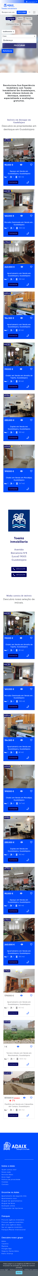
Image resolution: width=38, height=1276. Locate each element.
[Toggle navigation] (34, 12)
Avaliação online (8, 1206)
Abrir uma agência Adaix (11, 1225)
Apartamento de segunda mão (14, 1196)
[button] (5, 150)
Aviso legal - (4, 1269)
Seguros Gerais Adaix (10, 1251)
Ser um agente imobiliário (12, 1227)
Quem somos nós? (9, 1169)
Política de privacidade (11, 1179)
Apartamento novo (9, 1198)
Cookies (5, 1182)
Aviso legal (6, 1177)
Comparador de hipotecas (12, 1208)
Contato (5, 1184)
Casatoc (5, 1244)
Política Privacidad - (16, 1269)
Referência (7, 51)
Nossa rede (6, 1172)
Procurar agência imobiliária (13, 1220)
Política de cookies (31, 1269)
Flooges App (7, 1248)
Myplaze (5, 1246)
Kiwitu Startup (7, 1253)
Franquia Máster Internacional (14, 1230)
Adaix (4, 1241)
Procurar (22, 12)
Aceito (19, 1272)
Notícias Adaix (7, 1174)
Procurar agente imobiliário (13, 1222)
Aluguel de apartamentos (12, 1201)
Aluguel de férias (8, 1203)
